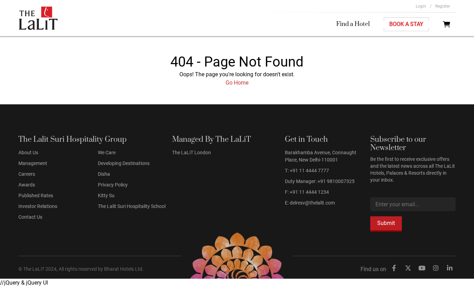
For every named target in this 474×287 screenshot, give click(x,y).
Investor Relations (37, 206)
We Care (107, 152)
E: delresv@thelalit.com (310, 203)
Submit (386, 223)
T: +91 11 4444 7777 (307, 170)
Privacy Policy (113, 185)
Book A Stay (406, 24)
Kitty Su (106, 195)
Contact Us (30, 217)
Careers (26, 174)
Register (442, 6)
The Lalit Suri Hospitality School (132, 206)
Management (32, 163)
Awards (26, 185)
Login (424, 6)
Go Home (237, 82)
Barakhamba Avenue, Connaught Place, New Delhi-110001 (320, 156)
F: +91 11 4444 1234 (307, 192)
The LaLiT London (191, 152)
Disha (104, 174)
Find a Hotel (353, 24)
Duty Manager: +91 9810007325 (320, 181)
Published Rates (35, 195)
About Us (28, 152)
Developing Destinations (124, 163)
